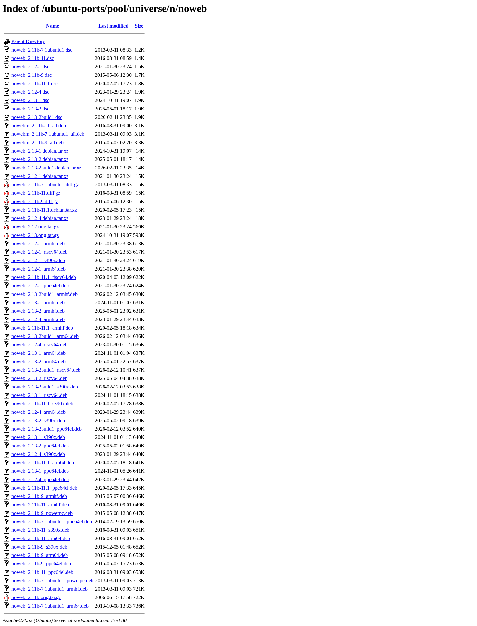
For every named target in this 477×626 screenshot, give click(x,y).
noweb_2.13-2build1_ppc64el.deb (46, 429)
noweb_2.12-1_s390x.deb (38, 260)
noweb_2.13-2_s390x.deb (38, 420)
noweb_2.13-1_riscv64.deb (39, 395)
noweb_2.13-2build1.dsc (36, 117)
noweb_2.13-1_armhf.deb (38, 302)
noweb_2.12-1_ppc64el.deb (40, 285)
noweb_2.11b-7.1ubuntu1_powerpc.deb (52, 580)
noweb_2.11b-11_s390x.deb (40, 530)
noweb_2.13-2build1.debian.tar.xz (46, 167)
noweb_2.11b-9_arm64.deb (39, 555)
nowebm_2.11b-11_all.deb (38, 125)
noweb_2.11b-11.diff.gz (35, 193)
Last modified (113, 26)
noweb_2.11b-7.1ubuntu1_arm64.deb (50, 606)
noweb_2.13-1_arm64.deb (38, 353)
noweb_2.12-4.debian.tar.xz (39, 218)
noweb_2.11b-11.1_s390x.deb (42, 403)
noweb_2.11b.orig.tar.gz (36, 597)
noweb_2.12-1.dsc (30, 66)
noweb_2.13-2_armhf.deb (38, 311)
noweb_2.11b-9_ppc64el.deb (41, 563)
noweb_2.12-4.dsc (30, 92)
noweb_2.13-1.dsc (30, 100)
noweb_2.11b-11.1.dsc (34, 83)
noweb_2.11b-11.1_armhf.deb (42, 327)
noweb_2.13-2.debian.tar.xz (39, 159)
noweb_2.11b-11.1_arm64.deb (42, 462)
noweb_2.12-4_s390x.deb (38, 454)
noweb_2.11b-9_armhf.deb (39, 496)
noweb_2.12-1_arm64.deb (38, 269)
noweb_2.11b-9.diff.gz (34, 201)
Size (139, 26)
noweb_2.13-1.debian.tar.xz (39, 151)
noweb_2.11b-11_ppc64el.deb (42, 572)
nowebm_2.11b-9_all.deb (37, 142)
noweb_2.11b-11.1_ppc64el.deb (44, 488)
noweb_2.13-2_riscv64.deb (39, 378)
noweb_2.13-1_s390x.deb (38, 437)
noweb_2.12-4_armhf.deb (38, 319)
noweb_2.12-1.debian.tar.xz (39, 176)
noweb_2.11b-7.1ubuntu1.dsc (41, 49)
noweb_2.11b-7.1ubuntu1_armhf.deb (49, 589)
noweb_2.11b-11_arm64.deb (40, 538)
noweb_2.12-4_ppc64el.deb (40, 479)
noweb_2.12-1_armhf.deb (38, 243)
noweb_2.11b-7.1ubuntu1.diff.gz (45, 184)
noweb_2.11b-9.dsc (31, 75)
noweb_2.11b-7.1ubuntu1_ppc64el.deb (51, 521)
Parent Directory (28, 41)
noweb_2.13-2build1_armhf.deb (44, 294)
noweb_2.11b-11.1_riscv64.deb (43, 277)
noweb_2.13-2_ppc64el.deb (40, 445)
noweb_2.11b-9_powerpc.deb (42, 513)
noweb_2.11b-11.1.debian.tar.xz (44, 210)
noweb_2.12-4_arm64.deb (38, 412)
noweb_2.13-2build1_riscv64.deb (45, 370)
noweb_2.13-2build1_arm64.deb (45, 336)
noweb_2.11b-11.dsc (32, 58)
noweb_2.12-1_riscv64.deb (39, 252)
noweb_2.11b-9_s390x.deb (39, 547)
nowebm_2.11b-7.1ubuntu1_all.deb (47, 134)
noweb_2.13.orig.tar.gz (35, 235)
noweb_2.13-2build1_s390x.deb (44, 386)
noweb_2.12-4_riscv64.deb (39, 344)
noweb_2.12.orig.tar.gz (35, 226)
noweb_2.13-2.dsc (30, 108)
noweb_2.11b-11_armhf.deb (40, 504)
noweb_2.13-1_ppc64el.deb (40, 471)
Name (52, 26)
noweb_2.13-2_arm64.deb (38, 361)
